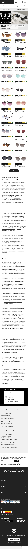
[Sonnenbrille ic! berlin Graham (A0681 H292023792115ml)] (21, 89)
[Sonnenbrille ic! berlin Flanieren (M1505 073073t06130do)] (7, 89)
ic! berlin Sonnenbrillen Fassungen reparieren (13, 302)
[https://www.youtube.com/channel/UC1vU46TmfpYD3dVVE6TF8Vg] (23, 521)
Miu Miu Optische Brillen (6, 434)
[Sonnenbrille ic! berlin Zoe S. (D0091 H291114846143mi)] (21, 62)
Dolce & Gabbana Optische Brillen (9, 439)
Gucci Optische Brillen (6, 437)
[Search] (10, 6)
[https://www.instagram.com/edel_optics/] (21, 521)
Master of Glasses (6, 300)
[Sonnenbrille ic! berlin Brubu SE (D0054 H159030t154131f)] (21, 76)
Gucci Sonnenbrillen (5, 415)
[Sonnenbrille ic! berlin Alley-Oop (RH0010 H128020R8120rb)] (7, 76)
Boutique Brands (20, 355)
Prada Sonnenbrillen (5, 412)
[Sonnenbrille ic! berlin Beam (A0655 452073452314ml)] (7, 131)
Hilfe (2, 492)
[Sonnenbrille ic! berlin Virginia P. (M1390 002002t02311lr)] (21, 34)
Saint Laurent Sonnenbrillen (7, 418)
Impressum (18, 542)
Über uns (3, 480)
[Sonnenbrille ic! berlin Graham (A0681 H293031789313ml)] (7, 62)
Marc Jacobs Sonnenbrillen (7, 426)
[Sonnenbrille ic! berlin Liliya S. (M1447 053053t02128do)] (21, 158)
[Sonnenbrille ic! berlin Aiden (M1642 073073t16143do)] (21, 131)
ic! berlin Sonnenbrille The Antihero (18, 227)
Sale (8, 380)
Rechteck (21, 280)
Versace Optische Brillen (6, 441)
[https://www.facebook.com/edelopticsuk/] (18, 521)
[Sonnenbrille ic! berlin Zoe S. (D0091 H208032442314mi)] (21, 117)
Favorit (17, 315)
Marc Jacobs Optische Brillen (7, 444)
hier (19, 464)
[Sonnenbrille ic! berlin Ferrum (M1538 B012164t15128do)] (21, 144)
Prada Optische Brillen (6, 436)
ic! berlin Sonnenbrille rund (19, 281)
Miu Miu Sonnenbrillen (6, 413)
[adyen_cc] (2, 502)
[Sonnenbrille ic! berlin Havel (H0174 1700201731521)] (7, 117)
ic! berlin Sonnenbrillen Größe (14, 339)
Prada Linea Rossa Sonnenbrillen (8, 420)
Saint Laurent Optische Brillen (8, 442)
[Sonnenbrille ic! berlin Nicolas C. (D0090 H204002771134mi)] (7, 144)
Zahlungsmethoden (6, 352)
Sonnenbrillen (6, 9)
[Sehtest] (3, 6)
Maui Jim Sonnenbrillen (6, 423)
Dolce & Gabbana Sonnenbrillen (8, 421)
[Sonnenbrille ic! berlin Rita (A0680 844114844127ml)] (21, 103)
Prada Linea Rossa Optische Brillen (9, 447)
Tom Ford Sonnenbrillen (6, 416)
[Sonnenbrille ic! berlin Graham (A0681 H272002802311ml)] (21, 48)
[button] (7, 2)
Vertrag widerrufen (14, 539)
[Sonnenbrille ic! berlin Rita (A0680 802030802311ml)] (7, 158)
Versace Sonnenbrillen (6, 425)
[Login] (17, 6)
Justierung (5, 303)
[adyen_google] (18, 502)
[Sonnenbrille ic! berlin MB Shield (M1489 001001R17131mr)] (7, 48)
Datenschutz (12, 542)
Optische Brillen (21, 9)
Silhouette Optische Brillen (7, 445)
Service (3, 486)
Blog (24, 297)
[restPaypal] (12, 502)
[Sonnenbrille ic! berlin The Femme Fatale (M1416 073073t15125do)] (7, 103)
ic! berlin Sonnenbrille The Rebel (8, 229)
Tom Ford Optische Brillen (7, 432)
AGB (8, 542)
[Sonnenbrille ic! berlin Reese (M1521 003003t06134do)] (7, 34)
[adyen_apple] (15, 502)
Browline (5, 281)
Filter (4, 25)
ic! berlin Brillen (17, 198)
